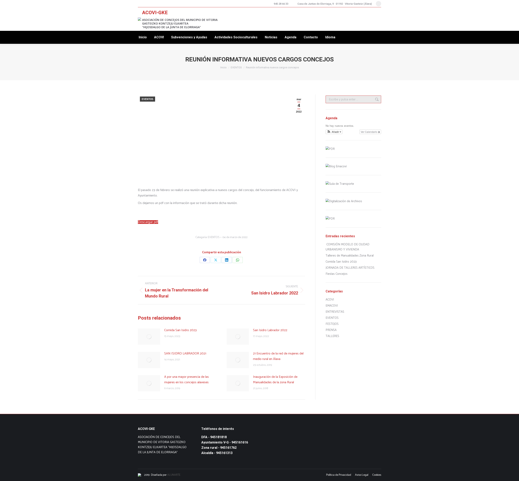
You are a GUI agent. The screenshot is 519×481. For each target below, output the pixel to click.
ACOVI (330, 299)
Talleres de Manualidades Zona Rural (350, 255)
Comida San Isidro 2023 (180, 330)
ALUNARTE (173, 475)
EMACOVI (332, 305)
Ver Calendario (369, 131)
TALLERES (332, 336)
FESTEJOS (332, 323)
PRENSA (331, 330)
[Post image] (149, 337)
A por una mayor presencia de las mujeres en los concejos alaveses (186, 379)
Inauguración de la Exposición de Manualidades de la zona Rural (275, 379)
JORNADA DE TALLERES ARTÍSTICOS (350, 267)
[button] (334, 132)
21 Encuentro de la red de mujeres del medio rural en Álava (278, 356)
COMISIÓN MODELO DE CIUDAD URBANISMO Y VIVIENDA (347, 247)
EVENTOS (147, 99)
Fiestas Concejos (336, 273)
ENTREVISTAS (335, 311)
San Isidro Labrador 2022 (270, 330)
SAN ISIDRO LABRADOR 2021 (185, 353)
